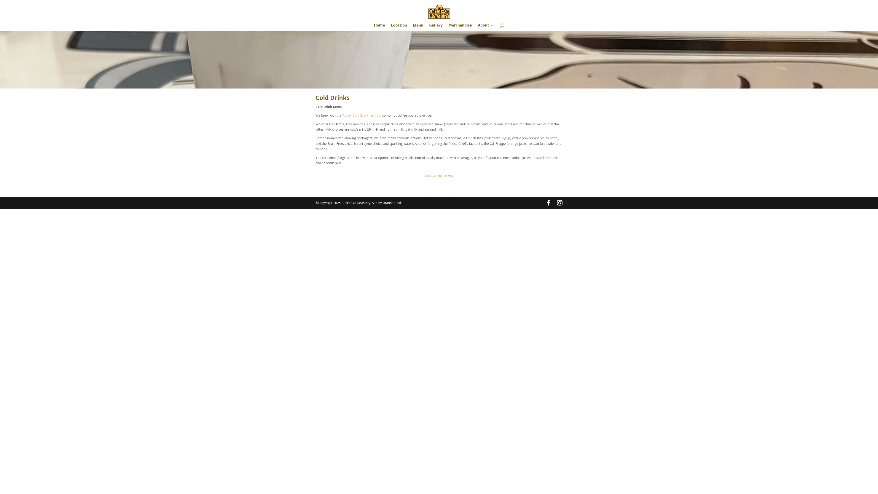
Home (379, 26)
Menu (418, 26)
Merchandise (460, 26)
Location (399, 26)
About (483, 26)
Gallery (435, 26)
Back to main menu (439, 175)
